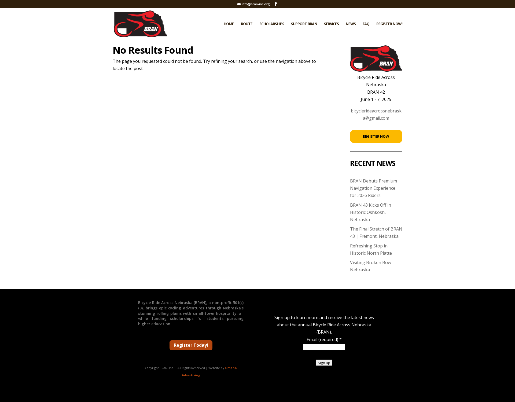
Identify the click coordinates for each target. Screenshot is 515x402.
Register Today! (191, 345)
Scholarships (271, 24)
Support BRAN (304, 24)
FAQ (366, 24)
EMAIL (58, 388)
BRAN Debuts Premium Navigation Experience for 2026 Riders (373, 188)
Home (229, 24)
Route (246, 24)
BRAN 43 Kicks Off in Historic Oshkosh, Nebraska (370, 212)
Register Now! (389, 24)
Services (331, 24)
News (351, 24)
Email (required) (324, 339)
